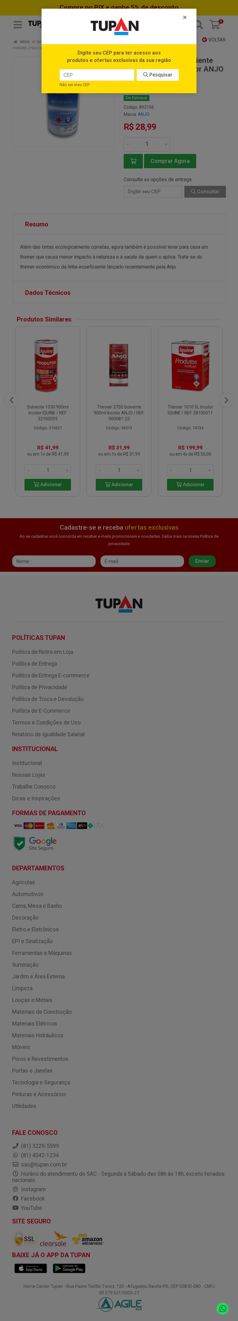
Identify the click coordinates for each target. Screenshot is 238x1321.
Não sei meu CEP (75, 84)
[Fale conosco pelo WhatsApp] (223, 1309)
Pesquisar (160, 75)
